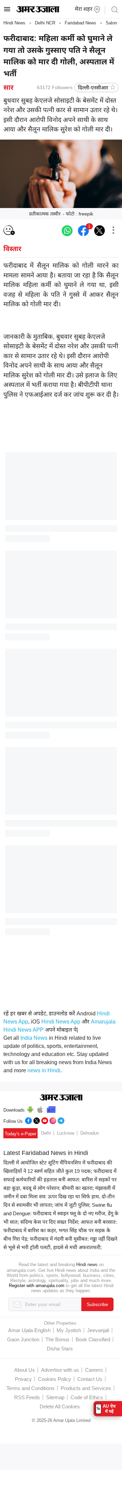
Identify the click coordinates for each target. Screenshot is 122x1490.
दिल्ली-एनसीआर (93, 87)
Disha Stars (60, 1348)
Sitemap (55, 1397)
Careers (94, 1369)
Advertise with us (60, 1369)
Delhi (46, 1133)
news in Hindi (43, 1070)
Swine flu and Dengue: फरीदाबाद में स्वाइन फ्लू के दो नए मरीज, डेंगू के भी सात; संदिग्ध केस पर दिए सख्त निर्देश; (61, 1213)
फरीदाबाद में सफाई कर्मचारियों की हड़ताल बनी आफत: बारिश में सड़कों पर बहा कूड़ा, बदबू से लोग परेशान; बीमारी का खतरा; (60, 1179)
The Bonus (57, 1339)
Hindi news (87, 1264)
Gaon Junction (23, 1339)
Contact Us (89, 1379)
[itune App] (40, 1108)
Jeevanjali (98, 1330)
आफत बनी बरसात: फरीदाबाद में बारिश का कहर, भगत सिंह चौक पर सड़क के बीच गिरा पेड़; (60, 1230)
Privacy (23, 1379)
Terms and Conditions (30, 1388)
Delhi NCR (45, 22)
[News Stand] (51, 1108)
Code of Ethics (86, 1397)
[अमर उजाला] (37, 11)
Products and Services (86, 1388)
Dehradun (89, 1133)
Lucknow (65, 1133)
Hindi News (14, 22)
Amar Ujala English (29, 1330)
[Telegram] (61, 1119)
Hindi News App (60, 1022)
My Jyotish (69, 1330)
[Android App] (30, 1108)
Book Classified (93, 1339)
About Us (24, 1369)
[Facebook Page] (28, 1119)
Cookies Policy (54, 1379)
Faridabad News (80, 22)
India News (33, 1038)
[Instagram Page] (52, 1119)
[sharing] (113, 230)
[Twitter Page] (36, 1119)
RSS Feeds (27, 1397)
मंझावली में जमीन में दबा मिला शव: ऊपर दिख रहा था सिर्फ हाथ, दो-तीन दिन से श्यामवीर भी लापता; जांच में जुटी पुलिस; (59, 1196)
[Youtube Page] (44, 1119)
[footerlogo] (61, 1098)
